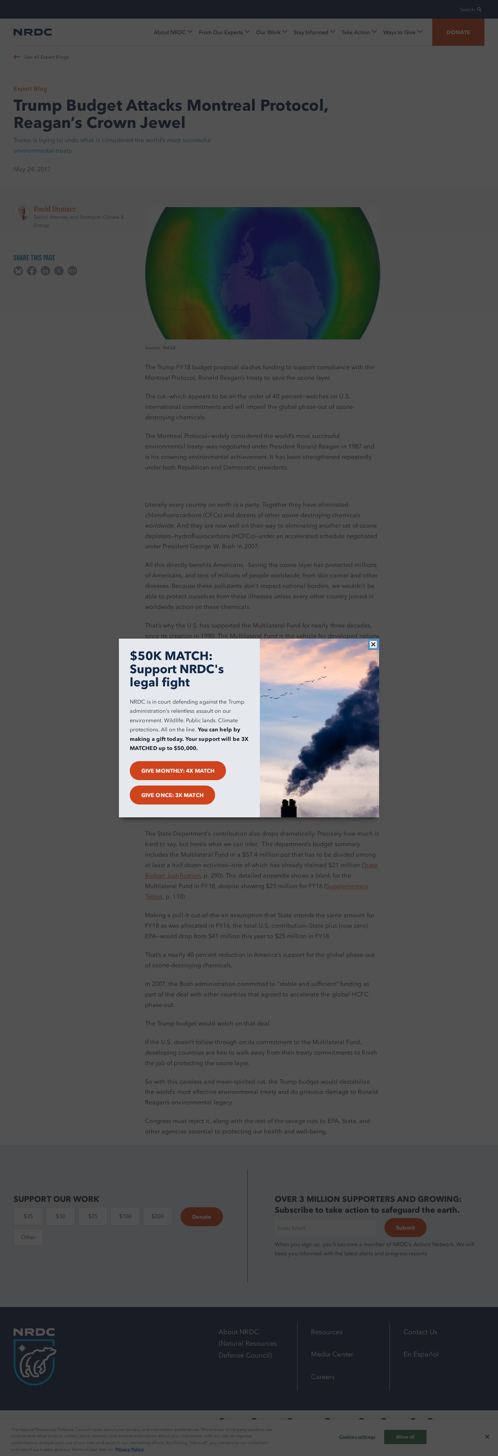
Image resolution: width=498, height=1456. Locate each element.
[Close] (373, 644)
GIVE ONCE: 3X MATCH (172, 795)
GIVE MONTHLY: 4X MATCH (177, 770)
